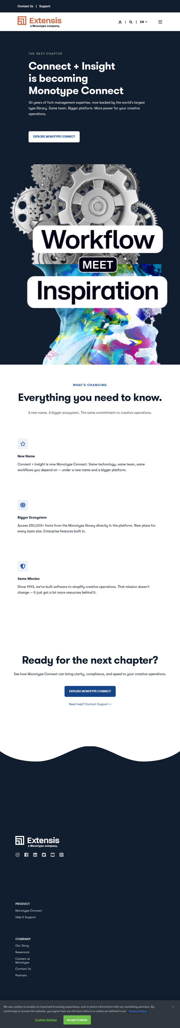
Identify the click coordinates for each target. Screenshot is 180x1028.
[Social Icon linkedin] (35, 855)
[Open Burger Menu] (160, 22)
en (142, 22)
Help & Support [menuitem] (25, 917)
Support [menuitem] (44, 6)
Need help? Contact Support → (90, 704)
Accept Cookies (77, 1019)
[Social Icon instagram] (18, 855)
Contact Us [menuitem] (25, 6)
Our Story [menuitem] (22, 945)
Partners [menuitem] (21, 975)
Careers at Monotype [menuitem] (22, 960)
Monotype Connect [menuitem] (28, 910)
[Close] (173, 1007)
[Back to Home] (39, 21)
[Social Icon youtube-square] (52, 855)
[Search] (131, 22)
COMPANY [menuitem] (23, 939)
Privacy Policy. (138, 1011)
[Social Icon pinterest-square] (61, 855)
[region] (90, 1014)
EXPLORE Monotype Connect (90, 691)
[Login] (120, 22)
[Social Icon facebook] (26, 855)
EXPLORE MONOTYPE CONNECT (54, 136)
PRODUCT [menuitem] (22, 904)
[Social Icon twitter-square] (44, 855)
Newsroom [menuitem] (22, 952)
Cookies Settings (46, 1019)
